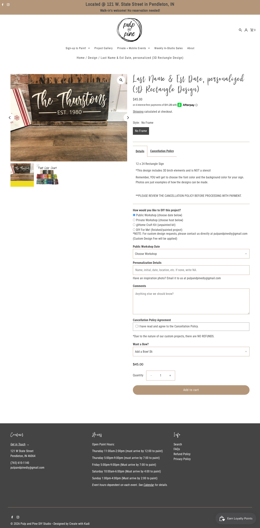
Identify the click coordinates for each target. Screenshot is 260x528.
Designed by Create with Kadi (71, 524)
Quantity (138, 375)
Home (81, 58)
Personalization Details (147, 263)
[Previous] (10, 117)
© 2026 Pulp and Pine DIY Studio (31, 524)
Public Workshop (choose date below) (158, 215)
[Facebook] (2, 5)
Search (178, 444)
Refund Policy (182, 454)
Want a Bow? (141, 344)
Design (92, 58)
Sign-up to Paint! (76, 48)
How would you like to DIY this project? (157, 210)
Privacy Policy (182, 459)
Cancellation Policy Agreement (152, 320)
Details (140, 151)
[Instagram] (8, 5)
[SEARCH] (240, 30)
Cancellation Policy (162, 151)
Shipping (138, 111)
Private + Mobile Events (131, 48)
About (190, 48)
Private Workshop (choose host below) (159, 220)
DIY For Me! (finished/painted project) (158, 230)
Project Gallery (103, 48)
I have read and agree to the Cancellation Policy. (168, 326)
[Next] (128, 117)
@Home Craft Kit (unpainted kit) (155, 225)
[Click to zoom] (121, 80)
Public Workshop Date (146, 246)
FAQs (177, 449)
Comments (139, 286)
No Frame (141, 131)
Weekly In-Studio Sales (168, 48)
